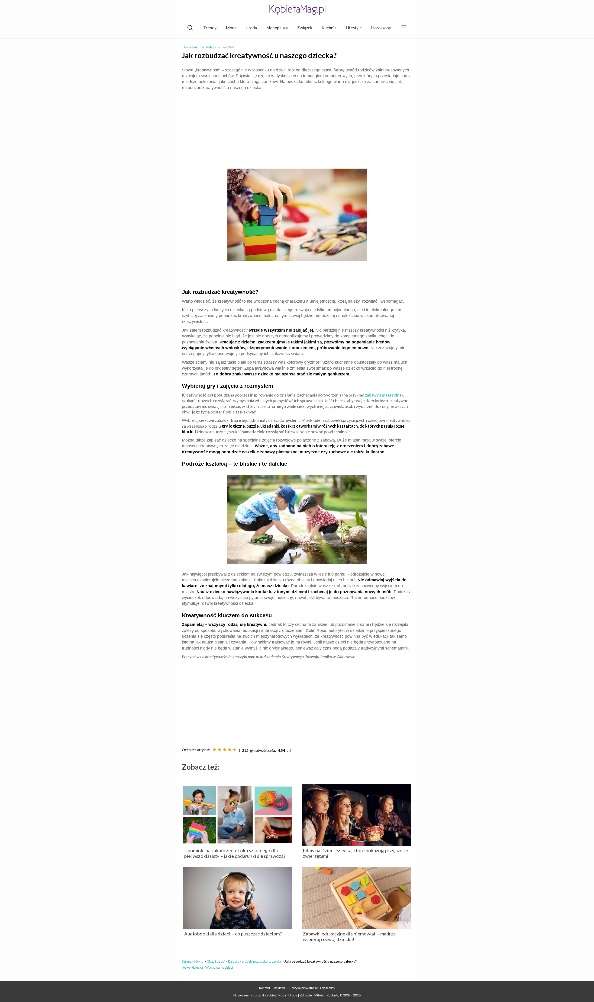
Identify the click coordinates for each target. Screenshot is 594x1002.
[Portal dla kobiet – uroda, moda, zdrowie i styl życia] (297, 9)
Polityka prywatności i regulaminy (312, 987)
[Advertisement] (297, 127)
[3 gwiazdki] (224, 749)
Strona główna (192, 961)
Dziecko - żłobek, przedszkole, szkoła (254, 961)
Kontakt (264, 987)
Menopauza (277, 27)
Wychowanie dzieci (219, 967)
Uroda (251, 27)
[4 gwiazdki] (229, 749)
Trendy (209, 27)
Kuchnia (329, 27)
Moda (231, 27)
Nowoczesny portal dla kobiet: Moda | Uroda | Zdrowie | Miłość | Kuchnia (285, 995)
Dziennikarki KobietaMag (198, 47)
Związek (304, 27)
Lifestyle (354, 27)
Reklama (280, 987)
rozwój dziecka (192, 967)
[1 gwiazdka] (214, 749)
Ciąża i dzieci (216, 961)
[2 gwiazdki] (219, 749)
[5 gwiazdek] (234, 749)
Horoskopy (381, 27)
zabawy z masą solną (383, 394)
